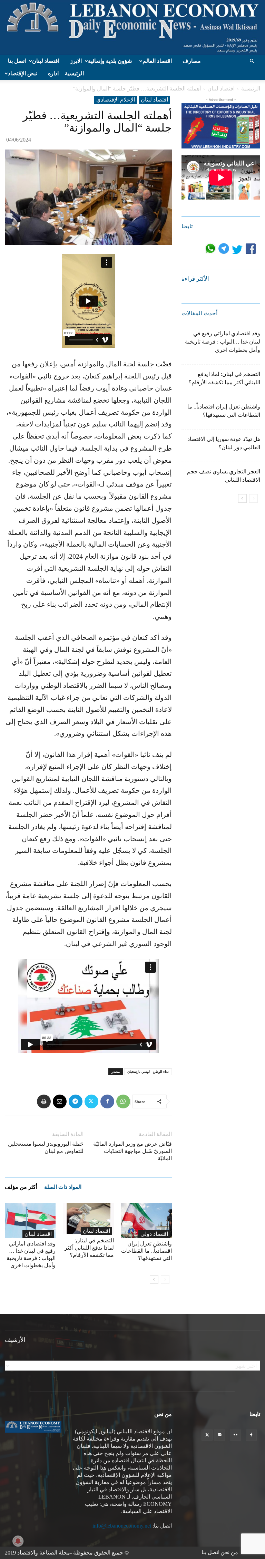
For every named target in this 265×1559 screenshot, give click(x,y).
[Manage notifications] (17, 1541)
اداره (53, 73)
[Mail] (219, 1435)
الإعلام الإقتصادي (115, 100)
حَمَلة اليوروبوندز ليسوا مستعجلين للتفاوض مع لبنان (46, 1147)
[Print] (44, 1101)
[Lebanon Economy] (132, 27)
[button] (252, 61)
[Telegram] (75, 1101)
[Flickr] (235, 1435)
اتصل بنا (17, 61)
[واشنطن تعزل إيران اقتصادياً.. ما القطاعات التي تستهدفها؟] (146, 1220)
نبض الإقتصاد (22, 73)
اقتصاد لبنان (45, 61)
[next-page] (154, 1279)
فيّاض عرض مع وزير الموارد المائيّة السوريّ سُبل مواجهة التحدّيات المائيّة (132, 1151)
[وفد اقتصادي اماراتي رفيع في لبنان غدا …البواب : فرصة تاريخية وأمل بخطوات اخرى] (30, 1220)
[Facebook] (107, 1101)
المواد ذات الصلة (62, 1187)
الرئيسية (74, 73)
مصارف (192, 61)
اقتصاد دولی (154, 1234)
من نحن (229, 1552)
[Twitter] (91, 1101)
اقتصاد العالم (157, 61)
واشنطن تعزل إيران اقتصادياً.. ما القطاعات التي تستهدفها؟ (146, 1251)
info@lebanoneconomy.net (121, 1526)
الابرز (76, 61)
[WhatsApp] (123, 1101)
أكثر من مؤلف (21, 1187)
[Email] (60, 1101)
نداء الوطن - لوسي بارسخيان (148, 1072)
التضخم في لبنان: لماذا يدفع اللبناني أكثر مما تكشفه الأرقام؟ (89, 1248)
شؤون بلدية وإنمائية (110, 61)
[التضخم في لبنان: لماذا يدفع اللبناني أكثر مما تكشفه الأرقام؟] (88, 1219)
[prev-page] (165, 1279)
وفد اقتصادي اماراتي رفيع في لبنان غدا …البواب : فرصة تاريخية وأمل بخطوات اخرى (222, 341)
